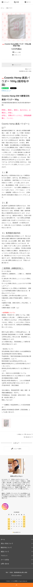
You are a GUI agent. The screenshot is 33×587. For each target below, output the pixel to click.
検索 (17, 2)
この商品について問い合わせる (24, 434)
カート (29, 2)
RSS (7, 572)
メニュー (6, 2)
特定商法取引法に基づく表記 (20, 572)
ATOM (11, 572)
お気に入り (17, 55)
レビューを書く (17, 448)
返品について (28, 69)
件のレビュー (6, 91)
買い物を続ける (27, 437)
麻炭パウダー (9, 8)
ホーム (2, 8)
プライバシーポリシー (16, 575)
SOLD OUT (17, 65)
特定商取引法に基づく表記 (25, 71)
